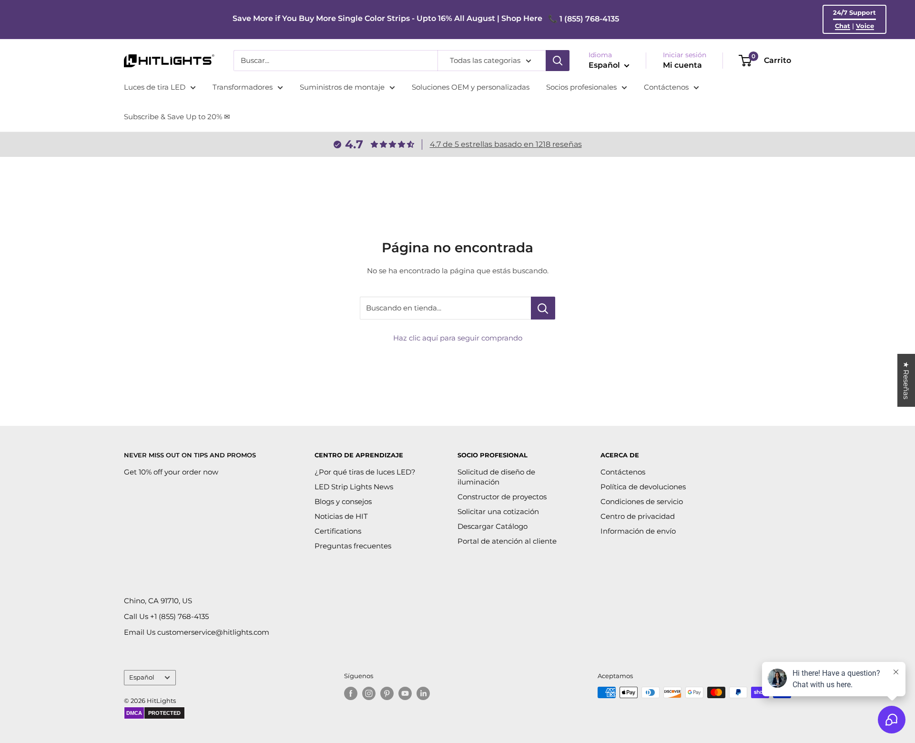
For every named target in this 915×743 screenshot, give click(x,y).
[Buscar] (557, 60)
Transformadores (243, 87)
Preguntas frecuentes (353, 545)
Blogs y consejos (343, 501)
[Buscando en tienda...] (543, 308)
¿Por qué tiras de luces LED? (365, 471)
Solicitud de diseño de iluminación (496, 476)
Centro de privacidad (637, 516)
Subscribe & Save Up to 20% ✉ (177, 116)
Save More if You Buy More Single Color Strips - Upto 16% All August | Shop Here (387, 18)
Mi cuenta (682, 65)
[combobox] (335, 60)
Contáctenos (666, 87)
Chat (842, 26)
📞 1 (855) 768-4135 (583, 18)
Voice (865, 26)
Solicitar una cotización (498, 511)
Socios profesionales (581, 87)
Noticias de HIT (341, 516)
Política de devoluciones (643, 486)
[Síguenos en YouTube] (405, 693)
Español (141, 677)
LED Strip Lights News (354, 486)
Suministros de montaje (342, 87)
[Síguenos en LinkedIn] (423, 693)
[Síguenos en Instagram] (369, 693)
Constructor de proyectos (502, 496)
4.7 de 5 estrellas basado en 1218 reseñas (506, 144)
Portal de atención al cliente (507, 541)
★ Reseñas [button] (906, 380)
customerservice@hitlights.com (213, 632)
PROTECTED (164, 713)
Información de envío (638, 531)
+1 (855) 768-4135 (179, 616)
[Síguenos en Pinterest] (387, 693)
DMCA (134, 713)
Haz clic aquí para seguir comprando (457, 337)
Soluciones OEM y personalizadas (470, 87)
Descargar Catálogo (493, 526)
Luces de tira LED (154, 87)
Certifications (338, 531)
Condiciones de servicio (641, 501)
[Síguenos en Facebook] (350, 693)
